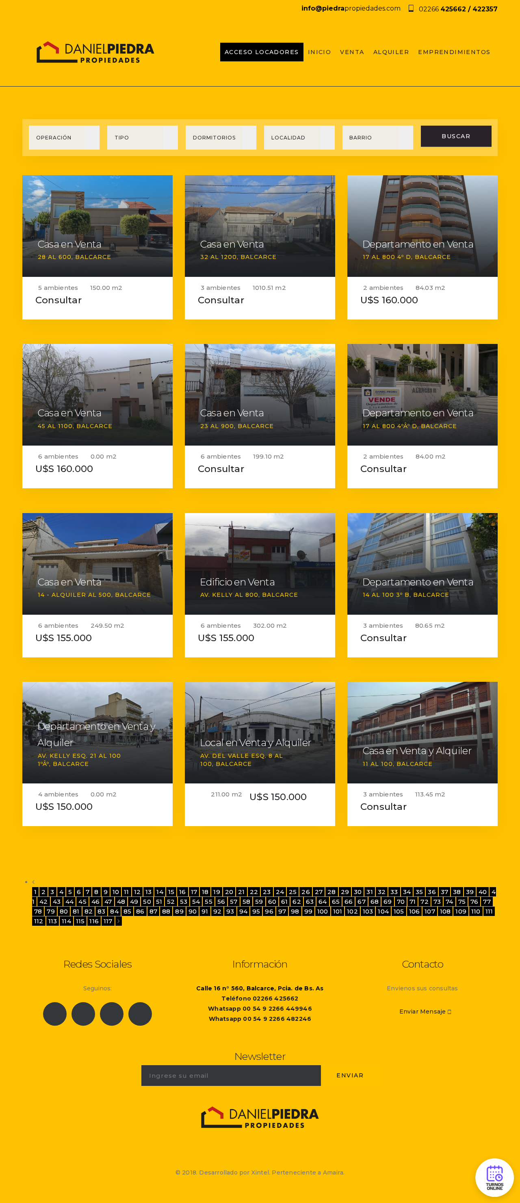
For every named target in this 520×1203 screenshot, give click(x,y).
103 (368, 911)
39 (470, 892)
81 (76, 911)
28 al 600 (55, 257)
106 (414, 911)
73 (437, 901)
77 (486, 901)
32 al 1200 (218, 257)
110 (476, 911)
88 (166, 911)
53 (183, 901)
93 (230, 911)
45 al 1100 (55, 426)
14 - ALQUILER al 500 (74, 594)
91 (205, 911)
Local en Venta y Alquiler (256, 742)
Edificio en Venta (237, 582)
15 (171, 892)
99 (308, 911)
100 (322, 911)
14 (159, 892)
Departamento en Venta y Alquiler (96, 734)
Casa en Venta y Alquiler (417, 751)
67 (361, 901)
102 (352, 911)
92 (217, 911)
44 (69, 901)
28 (331, 892)
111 (489, 911)
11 (126, 892)
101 (337, 911)
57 (233, 901)
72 (424, 901)
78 (38, 911)
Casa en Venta (69, 244)
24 (280, 892)
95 (256, 911)
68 (374, 901)
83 (101, 911)
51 (159, 901)
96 (269, 911)
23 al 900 (217, 426)
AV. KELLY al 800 (229, 594)
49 (134, 901)
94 (243, 911)
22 (254, 892)
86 (140, 911)
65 (336, 901)
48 (121, 901)
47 (108, 901)
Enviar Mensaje (422, 1011)
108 (445, 911)
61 (284, 901)
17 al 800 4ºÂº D (390, 426)
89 (179, 911)
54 (196, 901)
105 (399, 911)
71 (413, 901)
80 (64, 911)
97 (282, 911)
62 (296, 901)
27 (319, 892)
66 (348, 901)
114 (66, 921)
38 (457, 892)
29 (345, 892)
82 (88, 911)
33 (394, 892)
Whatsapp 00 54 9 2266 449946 (260, 1008)
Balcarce (93, 257)
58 (246, 901)
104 (383, 911)
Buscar (456, 136)
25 (293, 892)
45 (82, 901)
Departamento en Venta (417, 244)
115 (80, 921)
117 (108, 921)
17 (194, 892)
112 (38, 921)
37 (444, 892)
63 (310, 901)
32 (382, 892)
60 (272, 901)
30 (358, 892)
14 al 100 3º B (386, 594)
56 (221, 901)
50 (147, 901)
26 (305, 892)
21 (241, 892)
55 (208, 901)
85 (127, 911)
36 (432, 892)
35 (419, 892)
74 (449, 901)
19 (216, 892)
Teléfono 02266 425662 (259, 998)
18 (205, 892)
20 (229, 892)
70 (401, 901)
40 (483, 892)
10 (116, 892)
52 (171, 901)
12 (137, 892)
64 (322, 901)
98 (295, 911)
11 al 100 (378, 764)
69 (388, 901)
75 (462, 901)
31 (369, 892)
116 (94, 921)
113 (52, 921)
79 (50, 911)
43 (57, 901)
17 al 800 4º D (387, 257)
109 (460, 911)
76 (474, 901)
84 (114, 911)
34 (407, 892)
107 (430, 911)
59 (259, 901)
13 (148, 892)
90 (192, 911)
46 (95, 901)
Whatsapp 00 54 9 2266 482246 (260, 1018)
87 (153, 911)
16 (182, 892)
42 (43, 901)
